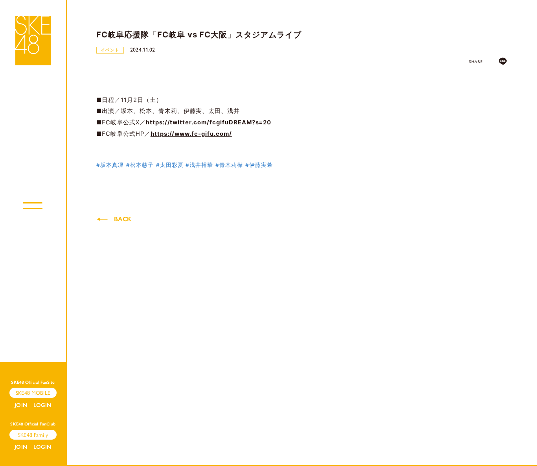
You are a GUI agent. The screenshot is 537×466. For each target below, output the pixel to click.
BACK (122, 219)
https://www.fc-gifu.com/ (191, 133)
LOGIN (42, 405)
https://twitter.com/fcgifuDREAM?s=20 (209, 122)
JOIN (21, 405)
